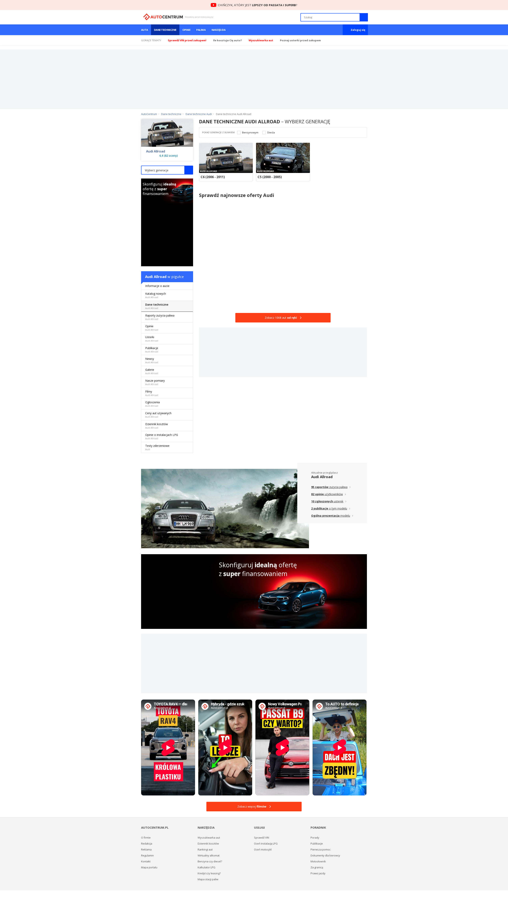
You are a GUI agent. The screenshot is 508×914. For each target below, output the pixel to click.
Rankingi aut (205, 849)
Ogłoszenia (152, 403)
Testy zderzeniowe (157, 447)
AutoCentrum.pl (163, 17)
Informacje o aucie (157, 286)
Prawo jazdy (318, 873)
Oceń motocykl (263, 849)
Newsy (151, 360)
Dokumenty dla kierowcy (325, 855)
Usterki (151, 338)
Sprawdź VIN (261, 837)
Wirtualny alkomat (208, 855)
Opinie (186, 30)
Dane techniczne (165, 30)
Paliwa (201, 30)
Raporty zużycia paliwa (159, 317)
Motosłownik (318, 861)
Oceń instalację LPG (266, 843)
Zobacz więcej (251, 806)
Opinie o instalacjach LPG (161, 436)
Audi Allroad (155, 151)
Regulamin (147, 855)
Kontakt (145, 861)
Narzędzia (218, 30)
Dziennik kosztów (156, 425)
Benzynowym (250, 132)
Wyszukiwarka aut (209, 837)
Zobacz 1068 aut (281, 317)
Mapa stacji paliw (208, 879)
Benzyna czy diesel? (210, 861)
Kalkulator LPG (206, 867)
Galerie (151, 371)
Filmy (151, 393)
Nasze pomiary (155, 382)
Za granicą (317, 867)
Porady (315, 837)
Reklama (146, 849)
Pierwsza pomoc (320, 849)
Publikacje (151, 349)
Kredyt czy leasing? (209, 873)
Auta (144, 30)
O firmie (146, 837)
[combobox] (167, 170)
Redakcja (146, 843)
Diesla (271, 132)
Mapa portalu (149, 867)
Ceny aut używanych (158, 414)
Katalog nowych (155, 295)
